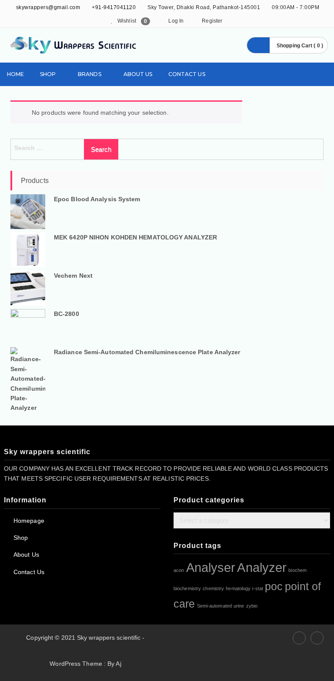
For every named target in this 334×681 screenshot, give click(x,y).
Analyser (211, 567)
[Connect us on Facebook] (299, 637)
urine (239, 605)
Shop (48, 74)
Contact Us (186, 74)
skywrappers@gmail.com (47, 7)
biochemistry (187, 588)
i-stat (257, 588)
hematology (238, 588)
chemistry (213, 588)
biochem (297, 570)
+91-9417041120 (114, 7)
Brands (89, 74)
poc (274, 586)
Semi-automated (214, 605)
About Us (138, 74)
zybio (252, 605)
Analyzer (262, 567)
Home (15, 74)
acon (179, 570)
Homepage (28, 520)
